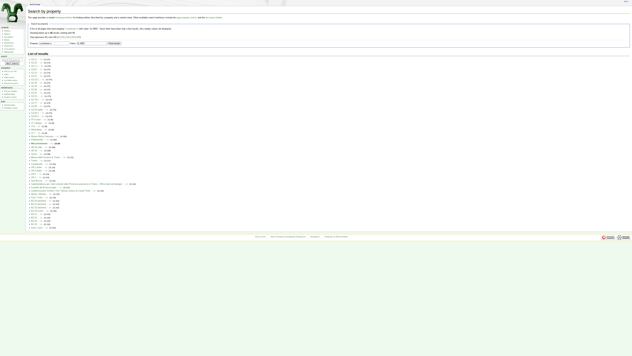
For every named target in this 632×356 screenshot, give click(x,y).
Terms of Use (260, 237)
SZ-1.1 (34, 66)
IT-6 (33, 126)
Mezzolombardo (39, 143)
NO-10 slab (36, 147)
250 (73, 37)
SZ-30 (34, 90)
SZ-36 (34, 83)
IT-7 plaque (36, 123)
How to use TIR (10, 71)
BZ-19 (34, 224)
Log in (626, 1)
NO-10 (34, 150)
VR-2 (33, 174)
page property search (186, 17)
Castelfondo (36, 164)
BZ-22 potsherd (38, 208)
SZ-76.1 (35, 100)
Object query (9, 77)
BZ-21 (34, 214)
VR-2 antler (36, 171)
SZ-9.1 (34, 96)
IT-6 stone (36, 120)
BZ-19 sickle (37, 211)
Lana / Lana (36, 228)
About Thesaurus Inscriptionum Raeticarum (288, 237)
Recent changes (10, 91)
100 (67, 37)
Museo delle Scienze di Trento (45, 157)
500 (78, 37)
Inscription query (10, 80)
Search (4, 56)
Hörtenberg (36, 130)
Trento (34, 161)
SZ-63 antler (37, 110)
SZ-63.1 (35, 116)
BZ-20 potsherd (38, 201)
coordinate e (72, 29)
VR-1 (33, 177)
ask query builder (214, 17)
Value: (73, 43)
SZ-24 (34, 86)
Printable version (10, 108)
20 (59, 37)
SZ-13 (34, 73)
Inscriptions (8, 37)
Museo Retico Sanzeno (42, 136)
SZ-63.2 (35, 113)
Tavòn (34, 154)
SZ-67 (34, 69)
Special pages (9, 105)
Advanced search (11, 83)
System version (10, 97)
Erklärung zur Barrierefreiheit (336, 237)
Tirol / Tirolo (36, 197)
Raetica (7, 31)
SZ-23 (34, 63)
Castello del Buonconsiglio (43, 187)
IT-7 (33, 133)
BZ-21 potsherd (38, 204)
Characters (8, 46)
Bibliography (9, 52)
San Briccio (36, 181)
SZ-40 (34, 106)
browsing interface (64, 17)
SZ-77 (34, 103)
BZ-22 (34, 218)
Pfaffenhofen (37, 140)
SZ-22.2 (35, 79)
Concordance (9, 49)
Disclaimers (315, 237)
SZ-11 (34, 59)
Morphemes (9, 43)
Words (6, 40)
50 (63, 37)
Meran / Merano (38, 194)
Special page (34, 4)
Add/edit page (9, 94)
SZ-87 (34, 93)
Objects (7, 34)
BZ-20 (34, 221)
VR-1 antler (36, 167)
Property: (34, 43)
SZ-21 (34, 76)
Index (6, 74)
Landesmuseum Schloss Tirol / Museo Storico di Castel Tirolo (60, 191)
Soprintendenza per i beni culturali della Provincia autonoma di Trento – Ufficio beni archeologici (76, 184)
